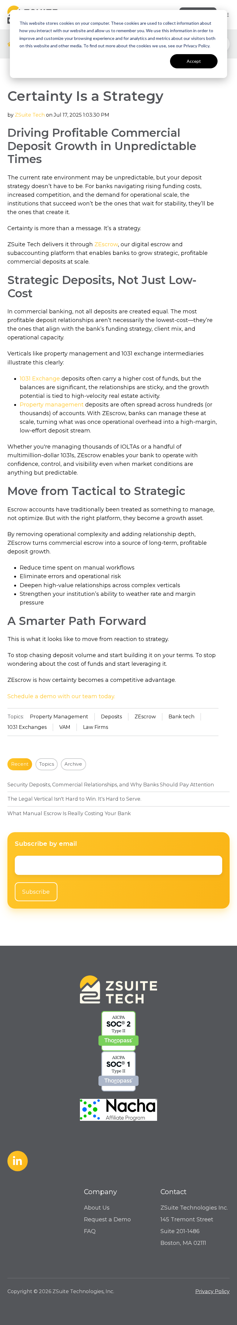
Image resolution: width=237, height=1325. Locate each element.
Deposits (111, 716)
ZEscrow (106, 244)
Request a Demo (107, 1219)
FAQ (90, 1231)
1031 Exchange (40, 378)
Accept (194, 61)
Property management (52, 404)
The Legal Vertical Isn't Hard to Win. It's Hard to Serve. (74, 799)
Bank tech (181, 716)
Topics (46, 764)
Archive (73, 764)
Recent (19, 764)
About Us (97, 1207)
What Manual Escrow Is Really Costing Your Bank (69, 813)
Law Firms (95, 727)
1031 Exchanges (27, 727)
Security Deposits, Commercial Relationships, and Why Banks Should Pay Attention (110, 784)
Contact (173, 1192)
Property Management (59, 716)
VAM (64, 727)
